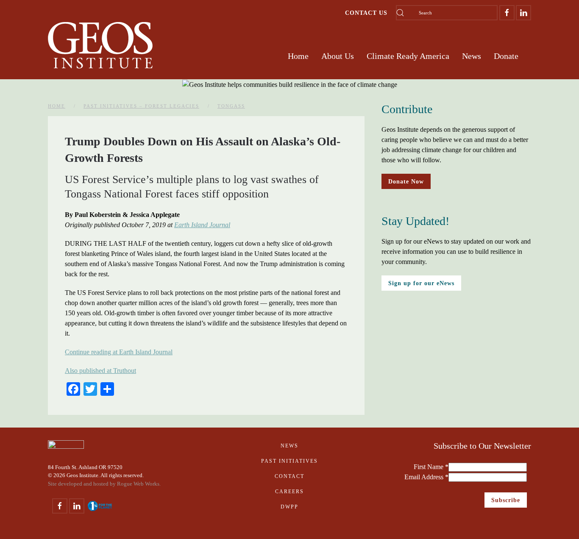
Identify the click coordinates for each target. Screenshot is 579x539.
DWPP (289, 507)
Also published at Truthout (100, 370)
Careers (289, 492)
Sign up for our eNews (421, 283)
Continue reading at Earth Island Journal (119, 352)
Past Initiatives (289, 461)
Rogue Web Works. (139, 484)
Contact (289, 476)
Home (298, 56)
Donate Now (406, 181)
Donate (506, 56)
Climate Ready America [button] (408, 56)
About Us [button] (337, 56)
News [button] (471, 56)
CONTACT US (366, 12)
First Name (431, 466)
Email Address (426, 477)
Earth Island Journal (202, 224)
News (289, 446)
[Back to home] (100, 45)
